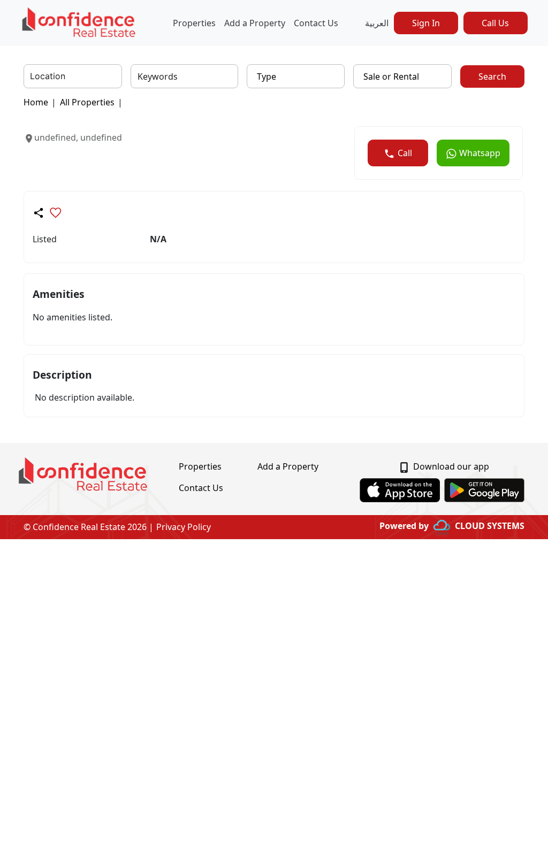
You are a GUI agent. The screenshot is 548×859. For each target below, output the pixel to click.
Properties (194, 23)
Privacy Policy (183, 527)
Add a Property (254, 23)
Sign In (426, 23)
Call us (495, 23)
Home (36, 102)
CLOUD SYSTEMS (489, 526)
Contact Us (316, 23)
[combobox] (31, 76)
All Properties (87, 102)
